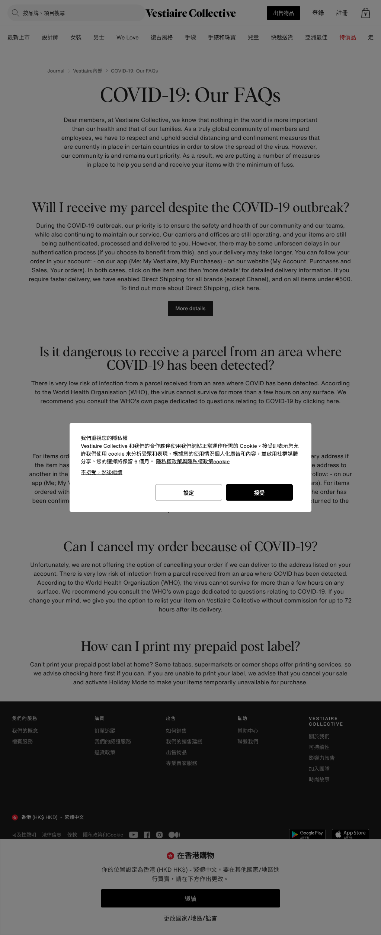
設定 (188, 493)
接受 (259, 493)
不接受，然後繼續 (101, 472)
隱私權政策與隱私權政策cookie (193, 462)
